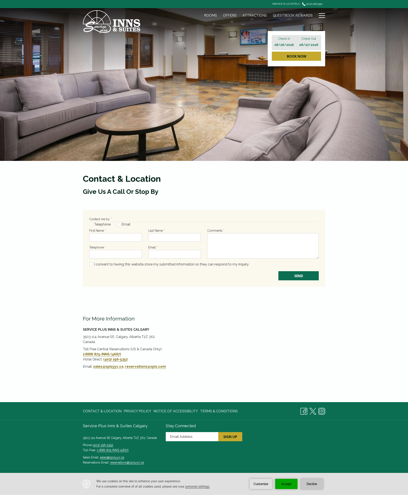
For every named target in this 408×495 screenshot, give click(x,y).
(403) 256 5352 (314, 3)
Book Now (296, 56)
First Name (97, 230)
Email (153, 247)
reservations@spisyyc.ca (127, 462)
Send (298, 276)
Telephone (97, 247)
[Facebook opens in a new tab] (303, 410)
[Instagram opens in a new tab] (321, 410)
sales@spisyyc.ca (108, 367)
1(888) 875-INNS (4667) (102, 354)
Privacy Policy (137, 411)
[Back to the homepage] (111, 22)
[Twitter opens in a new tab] (312, 410)
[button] (284, 42)
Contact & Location (102, 411)
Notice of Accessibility (175, 411)
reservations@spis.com (145, 367)
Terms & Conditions (219, 411)
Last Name (156, 230)
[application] (204, 484)
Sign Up (230, 436)
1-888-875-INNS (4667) (113, 450)
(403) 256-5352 (115, 359)
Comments (215, 230)
